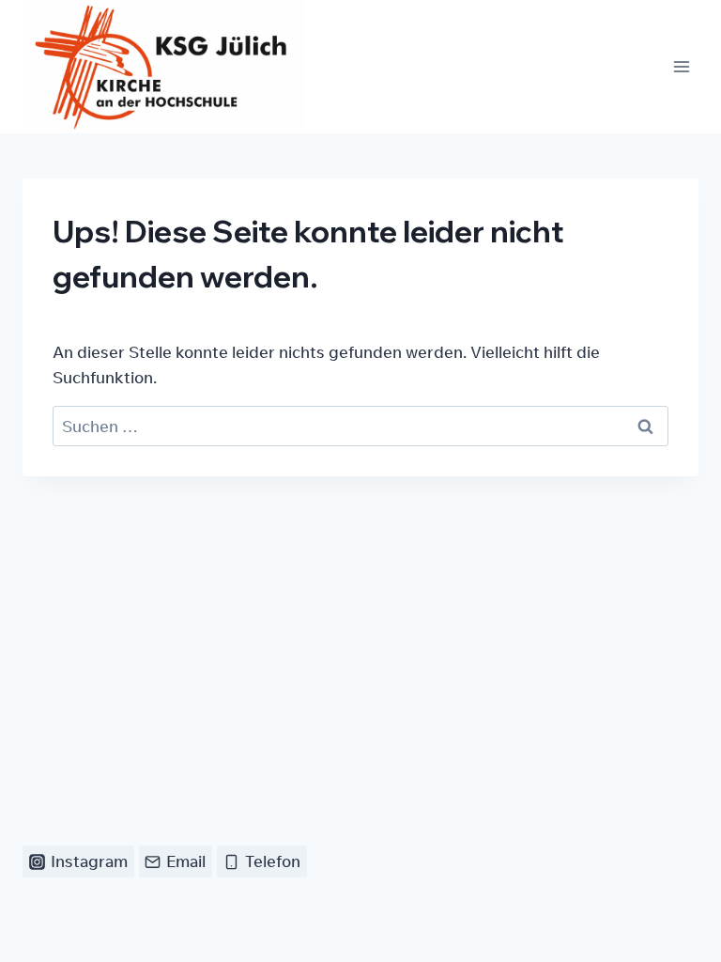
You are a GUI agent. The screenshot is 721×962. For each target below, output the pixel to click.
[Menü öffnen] (681, 67)
